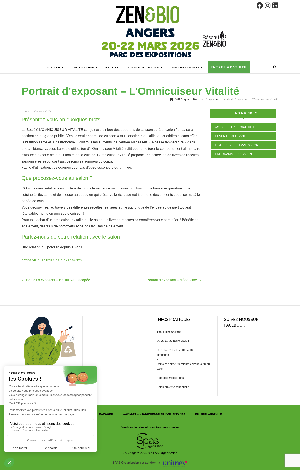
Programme (83, 67)
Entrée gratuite (229, 67)
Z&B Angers (32, 63)
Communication (143, 67)
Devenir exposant (230, 136)
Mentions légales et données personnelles (150, 427)
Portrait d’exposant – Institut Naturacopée (56, 280)
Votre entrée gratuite (235, 127)
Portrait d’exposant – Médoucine (174, 280)
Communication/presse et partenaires (154, 413)
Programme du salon (233, 154)
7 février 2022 (42, 111)
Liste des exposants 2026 (236, 145)
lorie (27, 111)
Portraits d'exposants (62, 260)
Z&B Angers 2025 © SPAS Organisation (150, 453)
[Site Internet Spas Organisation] (150, 435)
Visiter (53, 67)
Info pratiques (185, 67)
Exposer (113, 67)
